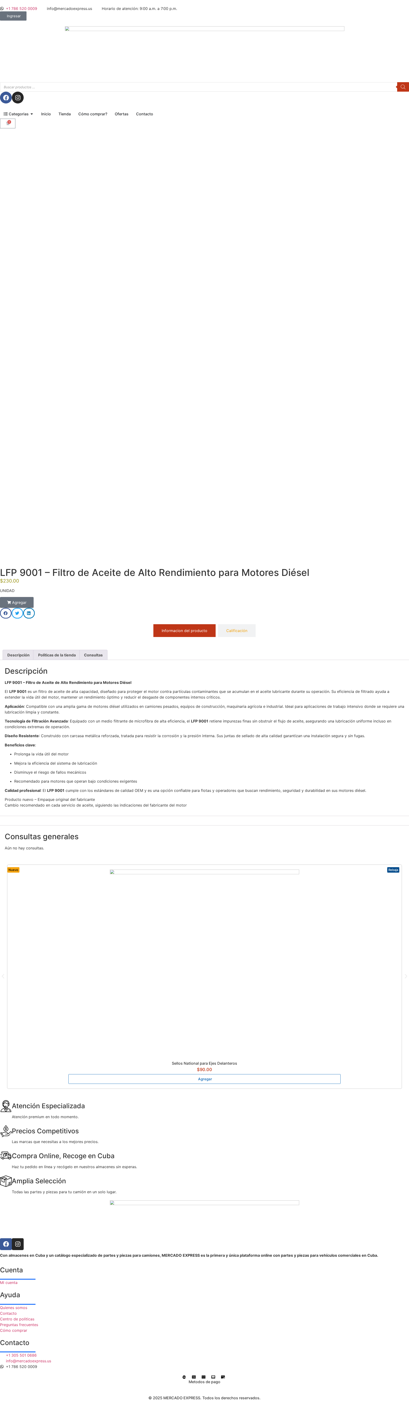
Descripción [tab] (18, 655)
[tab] (184, 630)
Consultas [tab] (93, 655)
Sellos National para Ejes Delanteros (204, 1063)
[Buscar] (403, 87)
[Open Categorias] (32, 114)
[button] (17, 602)
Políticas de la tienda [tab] (57, 655)
